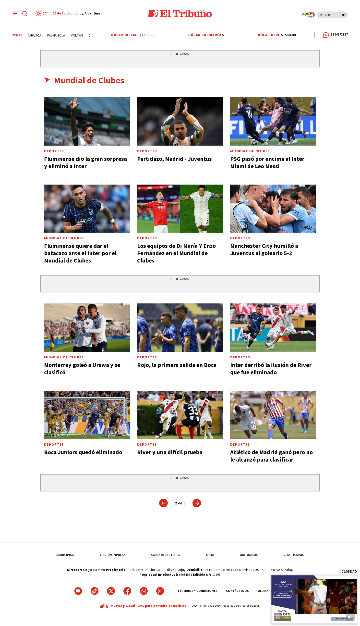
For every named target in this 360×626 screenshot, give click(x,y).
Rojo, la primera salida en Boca (176, 365)
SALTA (210, 555)
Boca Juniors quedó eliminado (83, 452)
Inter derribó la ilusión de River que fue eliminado (271, 368)
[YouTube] (78, 591)
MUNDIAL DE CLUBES (250, 151)
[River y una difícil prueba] (180, 415)
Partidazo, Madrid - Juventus (174, 159)
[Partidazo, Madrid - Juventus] (180, 121)
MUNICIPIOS (65, 555)
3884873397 (339, 34)
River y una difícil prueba (169, 452)
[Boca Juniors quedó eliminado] (87, 415)
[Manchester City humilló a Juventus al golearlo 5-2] (273, 209)
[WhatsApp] (144, 591)
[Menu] (15, 13)
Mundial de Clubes (64, 238)
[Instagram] (160, 591)
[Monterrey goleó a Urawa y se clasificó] (87, 327)
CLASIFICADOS (294, 555)
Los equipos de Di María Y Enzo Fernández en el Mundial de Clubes (176, 253)
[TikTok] (94, 591)
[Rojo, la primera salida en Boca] (180, 327)
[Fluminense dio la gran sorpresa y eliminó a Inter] (87, 121)
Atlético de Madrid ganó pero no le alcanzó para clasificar (271, 455)
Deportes (54, 151)
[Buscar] (25, 13)
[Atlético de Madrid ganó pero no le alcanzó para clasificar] (273, 415)
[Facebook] (127, 591)
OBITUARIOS (249, 555)
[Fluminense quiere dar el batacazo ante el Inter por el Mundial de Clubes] (87, 209)
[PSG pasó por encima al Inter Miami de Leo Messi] (273, 121)
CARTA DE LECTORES (165, 555)
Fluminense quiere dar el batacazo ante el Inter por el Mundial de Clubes (80, 253)
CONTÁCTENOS (237, 591)
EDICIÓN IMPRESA (112, 555)
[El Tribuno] (180, 13)
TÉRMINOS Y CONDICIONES (197, 591)
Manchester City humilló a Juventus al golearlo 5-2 (264, 249)
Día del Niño (89, 35)
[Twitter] (111, 591)
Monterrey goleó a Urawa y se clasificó (82, 368)
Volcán (68, 35)
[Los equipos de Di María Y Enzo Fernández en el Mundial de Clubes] (180, 209)
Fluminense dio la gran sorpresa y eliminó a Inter (85, 162)
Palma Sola (47, 35)
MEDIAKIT (264, 591)
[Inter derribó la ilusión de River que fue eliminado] (273, 327)
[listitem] (42, 13)
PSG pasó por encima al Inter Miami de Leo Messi (267, 162)
